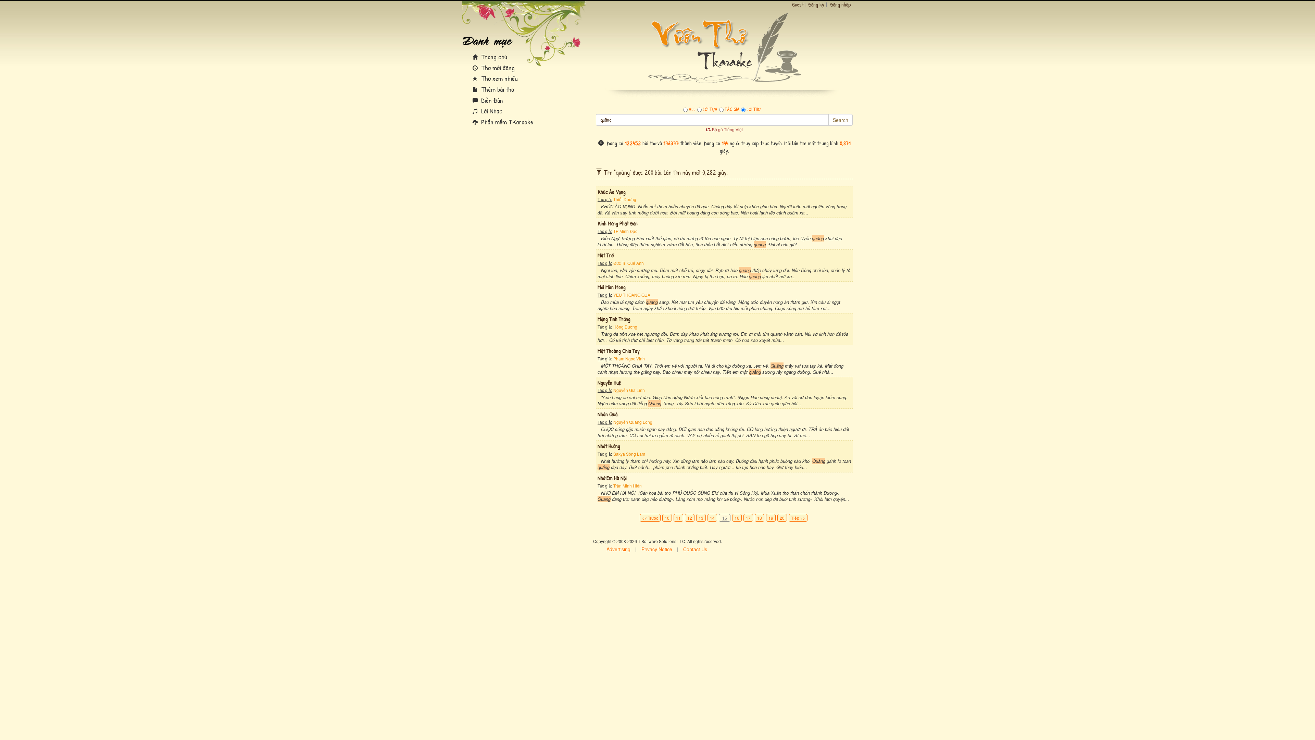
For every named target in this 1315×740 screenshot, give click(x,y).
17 (748, 518)
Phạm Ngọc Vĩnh (629, 358)
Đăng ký (816, 4)
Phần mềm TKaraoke (506, 121)
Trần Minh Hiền (627, 486)
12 (689, 518)
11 (678, 518)
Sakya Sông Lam (629, 454)
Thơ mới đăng (497, 67)
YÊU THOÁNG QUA (631, 295)
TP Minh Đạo (625, 231)
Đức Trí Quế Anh (628, 263)
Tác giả (732, 109)
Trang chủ (493, 56)
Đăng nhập (840, 4)
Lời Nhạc (490, 110)
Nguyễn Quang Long (632, 422)
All (692, 109)
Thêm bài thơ (496, 89)
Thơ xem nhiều (498, 78)
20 (782, 518)
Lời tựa (710, 109)
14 (712, 518)
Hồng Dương (625, 327)
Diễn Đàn (491, 100)
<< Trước (650, 518)
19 (770, 518)
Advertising (618, 549)
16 (737, 518)
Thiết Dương (624, 199)
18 (759, 518)
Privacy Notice (656, 549)
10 (667, 518)
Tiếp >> (798, 518)
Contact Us (695, 549)
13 (701, 518)
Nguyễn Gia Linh (629, 390)
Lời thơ (754, 109)
